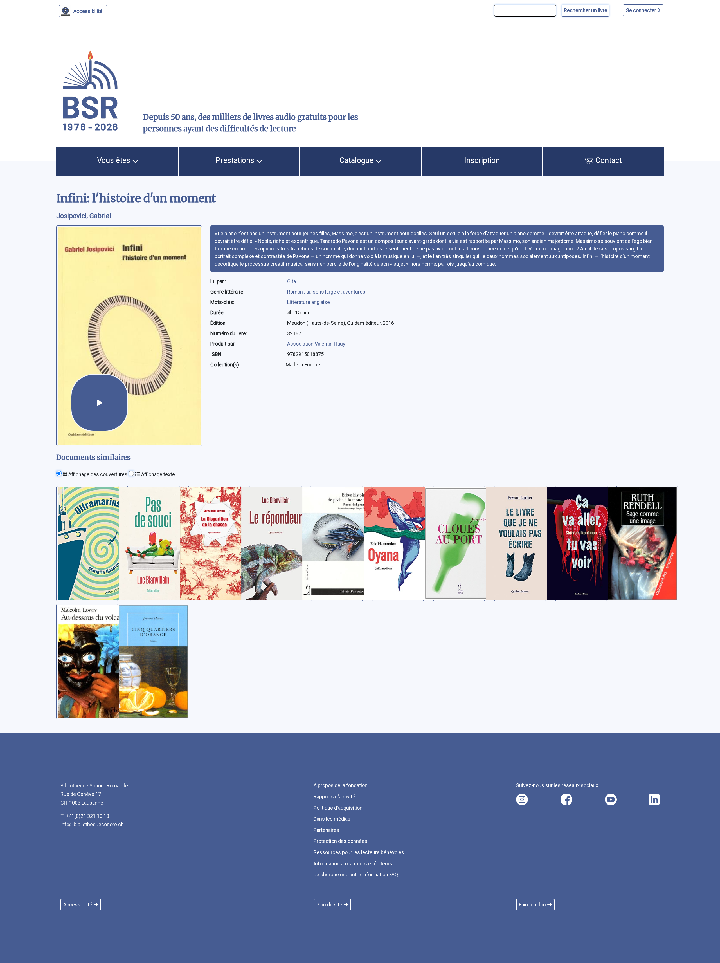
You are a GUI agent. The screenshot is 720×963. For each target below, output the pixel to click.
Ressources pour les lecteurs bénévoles (359, 852)
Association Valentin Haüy (316, 344)
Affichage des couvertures (97, 474)
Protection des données (340, 841)
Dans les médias (332, 819)
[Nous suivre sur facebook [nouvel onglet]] (566, 799)
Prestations (236, 160)
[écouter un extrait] (99, 403)
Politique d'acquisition (338, 808)
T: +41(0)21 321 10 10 (84, 816)
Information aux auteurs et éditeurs (353, 863)
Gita (291, 281)
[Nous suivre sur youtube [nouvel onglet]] (611, 799)
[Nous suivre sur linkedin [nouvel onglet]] (654, 799)
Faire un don (532, 905)
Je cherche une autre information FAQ (356, 874)
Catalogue (357, 160)
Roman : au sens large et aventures (326, 292)
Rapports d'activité (334, 796)
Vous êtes (114, 160)
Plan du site (329, 905)
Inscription (482, 160)
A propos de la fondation (341, 785)
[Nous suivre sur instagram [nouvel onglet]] (522, 799)
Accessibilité (87, 11)
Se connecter (641, 10)
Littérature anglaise (308, 302)
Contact (607, 160)
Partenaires (326, 830)
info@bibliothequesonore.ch (92, 824)
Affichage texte (157, 474)
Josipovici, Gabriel (83, 216)
